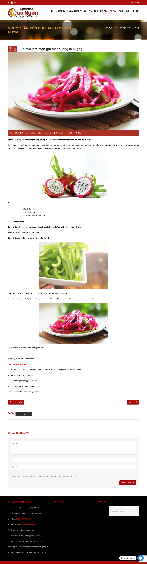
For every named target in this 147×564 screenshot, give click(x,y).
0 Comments (60, 133)
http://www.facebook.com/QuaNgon (29, 541)
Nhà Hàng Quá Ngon (119, 511)
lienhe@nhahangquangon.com (24, 530)
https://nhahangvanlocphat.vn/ (37, 547)
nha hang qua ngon (45, 133)
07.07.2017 (14, 133)
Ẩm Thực (109, 28)
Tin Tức (32, 133)
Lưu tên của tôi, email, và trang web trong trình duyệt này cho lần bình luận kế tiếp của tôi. (44, 476)
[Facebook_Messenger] (140, 558)
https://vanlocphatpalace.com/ (35, 552)
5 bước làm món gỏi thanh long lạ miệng (51, 49)
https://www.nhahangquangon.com (27, 536)
